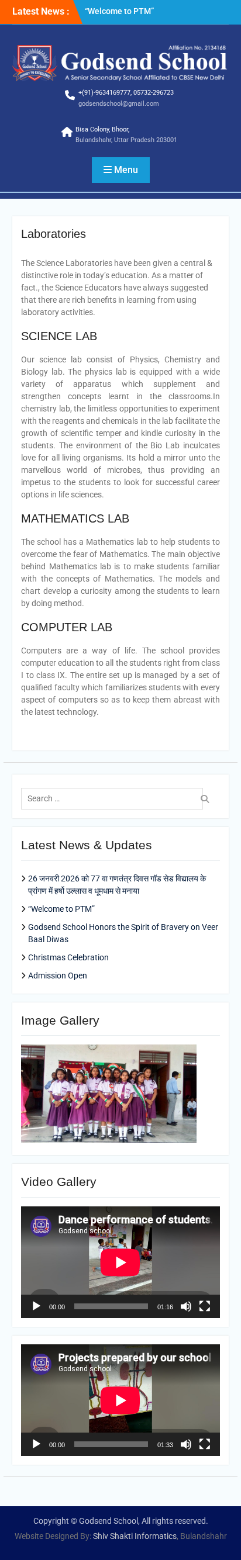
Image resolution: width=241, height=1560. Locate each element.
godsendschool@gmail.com (118, 104)
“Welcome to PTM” (119, 11)
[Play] (36, 1306)
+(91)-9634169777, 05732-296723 (126, 92)
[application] (120, 1262)
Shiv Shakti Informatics (135, 1536)
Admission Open (57, 975)
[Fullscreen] (205, 1306)
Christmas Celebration (68, 957)
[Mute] (186, 1306)
